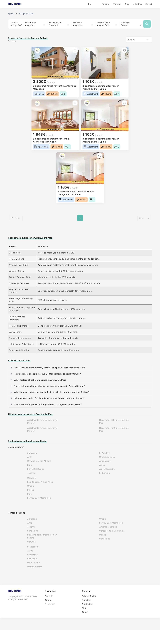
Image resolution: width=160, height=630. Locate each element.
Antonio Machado (108, 527)
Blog (127, 4)
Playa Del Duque (35, 469)
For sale (105, 4)
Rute (29, 465)
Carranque (32, 554)
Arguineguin (105, 461)
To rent (117, 4)
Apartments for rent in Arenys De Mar (42, 429)
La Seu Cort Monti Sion (39, 498)
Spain (11, 13)
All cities (137, 4)
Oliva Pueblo (33, 562)
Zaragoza (32, 453)
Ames (102, 465)
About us (86, 600)
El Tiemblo (104, 473)
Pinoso (30, 490)
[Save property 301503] (99, 155)
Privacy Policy (89, 596)
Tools (85, 612)
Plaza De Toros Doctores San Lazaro (42, 536)
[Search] (147, 24)
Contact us (87, 604)
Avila (29, 457)
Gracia (30, 486)
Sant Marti (32, 531)
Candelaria (104, 538)
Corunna (31, 478)
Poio (29, 494)
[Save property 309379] (124, 102)
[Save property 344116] (75, 50)
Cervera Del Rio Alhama (39, 461)
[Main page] (19, 4)
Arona (30, 550)
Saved (149, 4)
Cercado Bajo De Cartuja (111, 531)
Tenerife (31, 473)
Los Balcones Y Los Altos (40, 482)
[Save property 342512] (124, 50)
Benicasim (32, 558)
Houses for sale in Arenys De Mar (113, 421)
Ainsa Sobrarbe (107, 469)
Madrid (102, 534)
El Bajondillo (33, 546)
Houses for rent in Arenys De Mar (113, 429)
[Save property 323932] (75, 102)
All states (49, 604)
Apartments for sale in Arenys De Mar (42, 421)
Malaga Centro (34, 566)
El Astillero (104, 453)
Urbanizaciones (107, 457)
